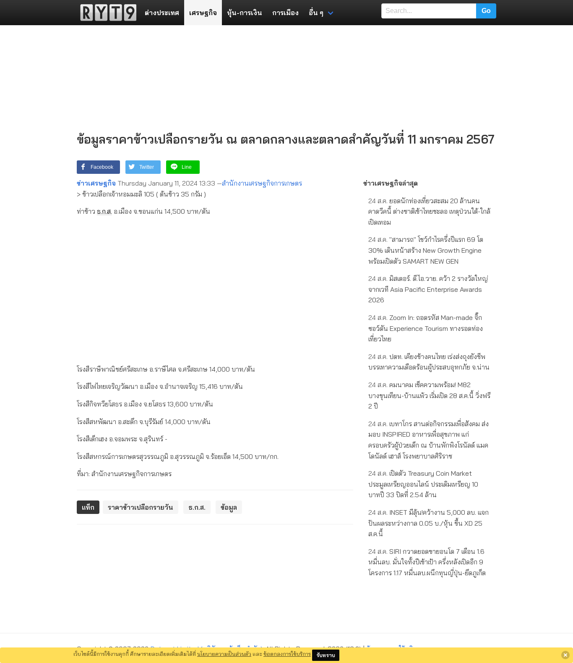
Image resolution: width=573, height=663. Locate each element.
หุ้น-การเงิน (244, 12)
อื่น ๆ (316, 12)
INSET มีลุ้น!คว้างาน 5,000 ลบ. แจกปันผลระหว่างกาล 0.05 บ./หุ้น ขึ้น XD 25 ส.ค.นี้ (428, 523)
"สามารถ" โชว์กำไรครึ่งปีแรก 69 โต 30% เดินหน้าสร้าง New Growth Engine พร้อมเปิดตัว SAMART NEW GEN (425, 250)
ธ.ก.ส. (104, 211)
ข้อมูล (229, 507)
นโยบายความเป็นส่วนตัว (224, 653)
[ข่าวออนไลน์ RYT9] (106, 12)
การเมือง (285, 12)
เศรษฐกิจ (203, 12)
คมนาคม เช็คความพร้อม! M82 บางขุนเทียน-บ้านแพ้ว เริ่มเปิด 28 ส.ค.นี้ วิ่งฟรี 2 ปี (429, 395)
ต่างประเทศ (162, 12)
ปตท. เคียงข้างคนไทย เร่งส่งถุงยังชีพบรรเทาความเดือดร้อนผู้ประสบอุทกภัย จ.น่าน (429, 362)
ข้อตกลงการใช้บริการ (287, 653)
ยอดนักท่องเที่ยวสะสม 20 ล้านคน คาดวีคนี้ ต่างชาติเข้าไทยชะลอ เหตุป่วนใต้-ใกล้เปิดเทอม (429, 211)
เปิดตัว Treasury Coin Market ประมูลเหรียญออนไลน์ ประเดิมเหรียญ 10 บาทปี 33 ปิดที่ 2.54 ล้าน (423, 484)
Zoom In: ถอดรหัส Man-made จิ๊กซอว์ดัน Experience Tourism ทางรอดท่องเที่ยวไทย (425, 328)
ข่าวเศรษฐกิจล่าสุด (390, 183)
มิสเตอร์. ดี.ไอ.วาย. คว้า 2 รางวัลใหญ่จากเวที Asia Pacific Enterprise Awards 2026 (428, 289)
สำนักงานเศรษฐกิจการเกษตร (262, 183)
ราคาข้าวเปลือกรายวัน (140, 507)
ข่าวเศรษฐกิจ (96, 183)
